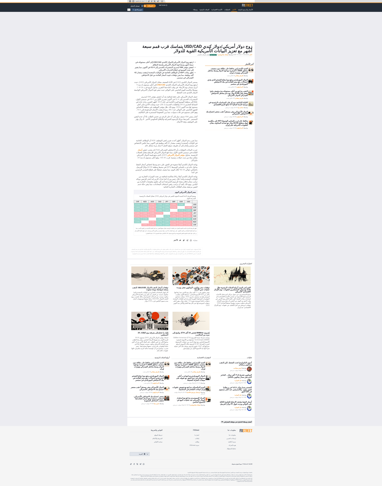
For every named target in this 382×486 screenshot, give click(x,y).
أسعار (140, 150)
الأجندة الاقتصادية (216, 10)
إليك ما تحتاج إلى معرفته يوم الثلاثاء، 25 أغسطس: (153, 334)
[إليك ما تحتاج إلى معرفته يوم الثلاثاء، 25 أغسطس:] (149, 321)
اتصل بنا (197, 435)
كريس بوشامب (237, 368)
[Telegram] (158, 1)
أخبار (250, 54)
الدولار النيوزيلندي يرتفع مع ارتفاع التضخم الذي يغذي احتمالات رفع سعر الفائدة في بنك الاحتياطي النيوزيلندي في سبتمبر (228, 82)
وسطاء (195, 10)
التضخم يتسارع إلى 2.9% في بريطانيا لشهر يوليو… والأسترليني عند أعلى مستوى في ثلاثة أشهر (235, 389)
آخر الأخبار (249, 64)
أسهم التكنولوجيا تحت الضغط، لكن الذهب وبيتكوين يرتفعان (235, 363)
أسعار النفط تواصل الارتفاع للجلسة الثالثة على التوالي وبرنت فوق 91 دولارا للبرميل (236, 403)
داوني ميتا (156, 403)
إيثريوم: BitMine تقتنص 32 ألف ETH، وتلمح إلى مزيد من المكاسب (191, 334)
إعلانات (197, 438)
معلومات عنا (232, 430)
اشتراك (150, 6)
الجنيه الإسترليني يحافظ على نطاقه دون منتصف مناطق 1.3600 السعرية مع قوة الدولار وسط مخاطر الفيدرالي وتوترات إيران (228, 70)
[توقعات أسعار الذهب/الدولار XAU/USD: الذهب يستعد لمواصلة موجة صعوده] (149, 275)
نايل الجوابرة (238, 380)
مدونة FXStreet (194, 445)
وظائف (197, 442)
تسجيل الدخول (135, 6)
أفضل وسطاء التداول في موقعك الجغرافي (237, 422)
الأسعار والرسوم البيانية (245, 10)
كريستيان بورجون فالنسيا (193, 392)
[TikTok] (149, 1)
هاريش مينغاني (239, 75)
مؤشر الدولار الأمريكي (176, 155)
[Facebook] (151, 1)
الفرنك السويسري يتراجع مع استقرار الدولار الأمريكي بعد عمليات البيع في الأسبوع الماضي (191, 400)
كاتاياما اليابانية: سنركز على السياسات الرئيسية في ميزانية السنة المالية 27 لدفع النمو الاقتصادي (228, 103)
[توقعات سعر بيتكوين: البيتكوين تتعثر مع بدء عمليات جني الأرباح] (191, 275)
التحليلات (227, 10)
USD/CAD (161, 85)
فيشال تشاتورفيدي (223, 54)
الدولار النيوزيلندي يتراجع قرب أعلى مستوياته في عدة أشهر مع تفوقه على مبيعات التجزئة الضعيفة (190, 378)
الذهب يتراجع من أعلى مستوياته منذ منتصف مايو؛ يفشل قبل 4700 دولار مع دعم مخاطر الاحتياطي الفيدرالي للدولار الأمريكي (229, 93)
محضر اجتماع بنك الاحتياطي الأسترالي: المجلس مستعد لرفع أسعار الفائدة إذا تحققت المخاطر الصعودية (149, 398)
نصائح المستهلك (231, 448)
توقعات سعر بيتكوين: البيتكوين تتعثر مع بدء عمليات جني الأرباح (193, 288)
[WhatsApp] (162, 1)
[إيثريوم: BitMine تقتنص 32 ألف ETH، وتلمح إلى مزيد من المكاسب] (191, 321)
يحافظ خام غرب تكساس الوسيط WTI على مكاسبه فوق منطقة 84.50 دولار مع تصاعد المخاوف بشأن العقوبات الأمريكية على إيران (228, 123)
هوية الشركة (232, 445)
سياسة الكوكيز (158, 442)
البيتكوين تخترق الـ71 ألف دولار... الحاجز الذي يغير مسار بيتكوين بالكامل (236, 376)
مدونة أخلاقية (232, 442)
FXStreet (250, 4)
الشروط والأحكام (157, 438)
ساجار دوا (240, 107)
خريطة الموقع (158, 435)
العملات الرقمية (204, 10)
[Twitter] (154, 1)
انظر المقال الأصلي (203, 55)
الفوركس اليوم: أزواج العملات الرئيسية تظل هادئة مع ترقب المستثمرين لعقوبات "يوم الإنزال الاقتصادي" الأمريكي (232, 289)
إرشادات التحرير (231, 438)
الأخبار (234, 10)
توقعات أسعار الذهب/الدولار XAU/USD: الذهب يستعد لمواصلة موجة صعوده (150, 288)
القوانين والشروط (156, 430)
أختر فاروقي (240, 87)
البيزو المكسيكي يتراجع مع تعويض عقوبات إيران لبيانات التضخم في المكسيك (188, 388)
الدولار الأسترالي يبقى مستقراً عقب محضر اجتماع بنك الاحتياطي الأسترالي (227, 113)
